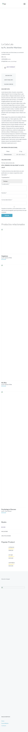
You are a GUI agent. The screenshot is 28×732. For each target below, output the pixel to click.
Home (2, 721)
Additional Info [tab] (8, 79)
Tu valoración (5, 184)
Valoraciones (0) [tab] (8, 84)
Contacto (3, 725)
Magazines (4, 531)
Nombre (4, 193)
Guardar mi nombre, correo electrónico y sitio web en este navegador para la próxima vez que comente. (13, 210)
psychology (13, 61)
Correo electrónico (6, 199)
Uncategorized (6, 535)
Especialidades (5, 723)
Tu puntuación (5, 177)
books (9, 59)
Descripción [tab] (8, 75)
